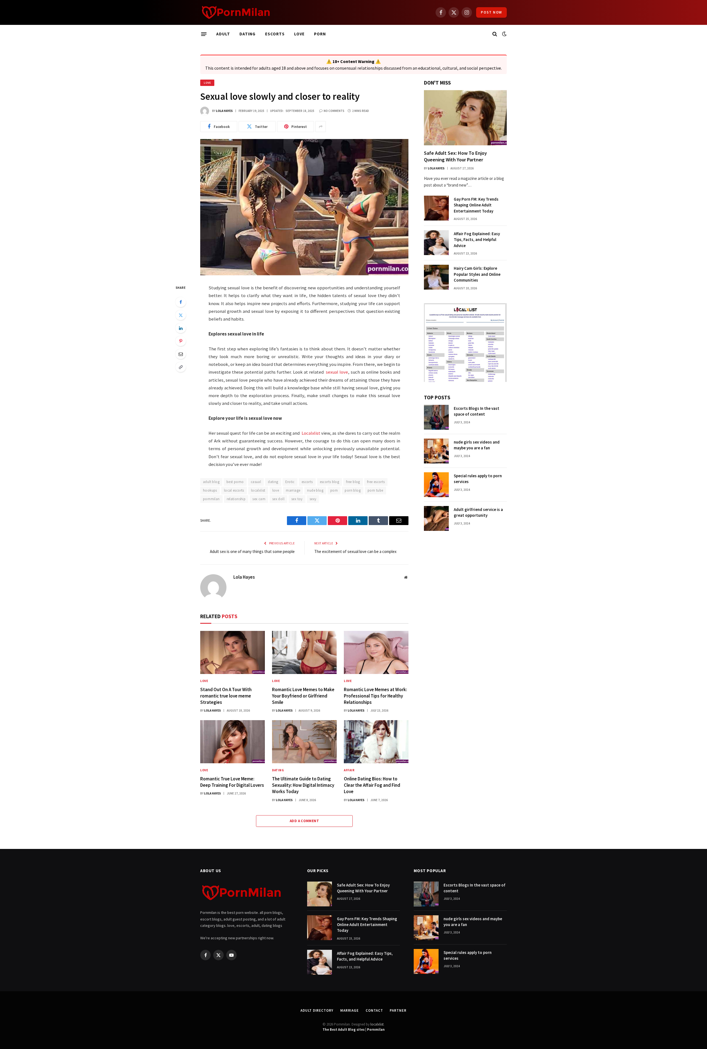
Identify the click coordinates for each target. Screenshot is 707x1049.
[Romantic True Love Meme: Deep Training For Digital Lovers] (232, 741)
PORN (320, 33)
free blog (353, 481)
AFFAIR (349, 770)
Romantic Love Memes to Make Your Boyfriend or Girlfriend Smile (303, 695)
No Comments (334, 111)
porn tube (375, 490)
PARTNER (398, 1010)
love (275, 490)
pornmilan (211, 499)
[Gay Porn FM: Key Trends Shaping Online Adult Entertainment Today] (436, 208)
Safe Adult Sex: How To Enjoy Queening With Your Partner (455, 156)
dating (273, 481)
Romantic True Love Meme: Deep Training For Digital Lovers (232, 782)
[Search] (494, 34)
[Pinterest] (180, 341)
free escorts (376, 481)
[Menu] (204, 34)
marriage (293, 490)
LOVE (299, 33)
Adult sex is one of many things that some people (252, 551)
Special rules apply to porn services (478, 478)
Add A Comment (304, 821)
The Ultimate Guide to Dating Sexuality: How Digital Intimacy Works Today (303, 785)
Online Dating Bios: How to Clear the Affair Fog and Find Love (372, 785)
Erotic (290, 481)
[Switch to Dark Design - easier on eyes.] (504, 34)
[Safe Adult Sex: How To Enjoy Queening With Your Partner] (465, 117)
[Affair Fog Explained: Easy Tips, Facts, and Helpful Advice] (436, 242)
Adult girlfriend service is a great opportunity (478, 512)
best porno (235, 481)
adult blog (211, 481)
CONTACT (374, 1010)
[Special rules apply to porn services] (436, 484)
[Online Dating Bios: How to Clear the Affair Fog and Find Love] (376, 741)
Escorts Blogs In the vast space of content (476, 411)
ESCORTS (275, 33)
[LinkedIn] (180, 328)
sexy (313, 499)
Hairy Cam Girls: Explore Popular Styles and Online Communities (477, 274)
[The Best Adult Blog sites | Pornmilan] (236, 12)
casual (256, 481)
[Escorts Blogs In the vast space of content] (436, 417)
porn (334, 490)
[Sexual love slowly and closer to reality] (304, 207)
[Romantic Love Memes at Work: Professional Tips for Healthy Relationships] (376, 652)
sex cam (258, 499)
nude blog (315, 490)
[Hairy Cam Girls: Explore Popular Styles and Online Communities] (436, 277)
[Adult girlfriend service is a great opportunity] (436, 518)
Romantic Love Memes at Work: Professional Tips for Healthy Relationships (375, 695)
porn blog (353, 490)
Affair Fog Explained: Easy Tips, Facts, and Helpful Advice (477, 239)
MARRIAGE (349, 1010)
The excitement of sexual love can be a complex (355, 551)
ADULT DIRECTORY (316, 1010)
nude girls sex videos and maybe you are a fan (477, 444)
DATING (247, 33)
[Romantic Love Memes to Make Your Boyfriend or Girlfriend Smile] (304, 652)
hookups (210, 490)
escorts (307, 481)
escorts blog (329, 481)
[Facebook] (180, 302)
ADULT (223, 33)
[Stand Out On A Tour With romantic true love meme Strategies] (232, 652)
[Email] (180, 354)
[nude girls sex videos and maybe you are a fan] (436, 451)
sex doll (278, 499)
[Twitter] (180, 315)
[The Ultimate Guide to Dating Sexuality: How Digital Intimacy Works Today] (304, 741)
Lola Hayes (224, 111)
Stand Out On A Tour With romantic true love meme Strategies (226, 695)
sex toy (297, 499)
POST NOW (491, 12)
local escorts (234, 490)
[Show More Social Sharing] (320, 126)
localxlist (258, 490)
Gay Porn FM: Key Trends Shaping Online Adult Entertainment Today (476, 205)
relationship (236, 499)
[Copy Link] (180, 367)
